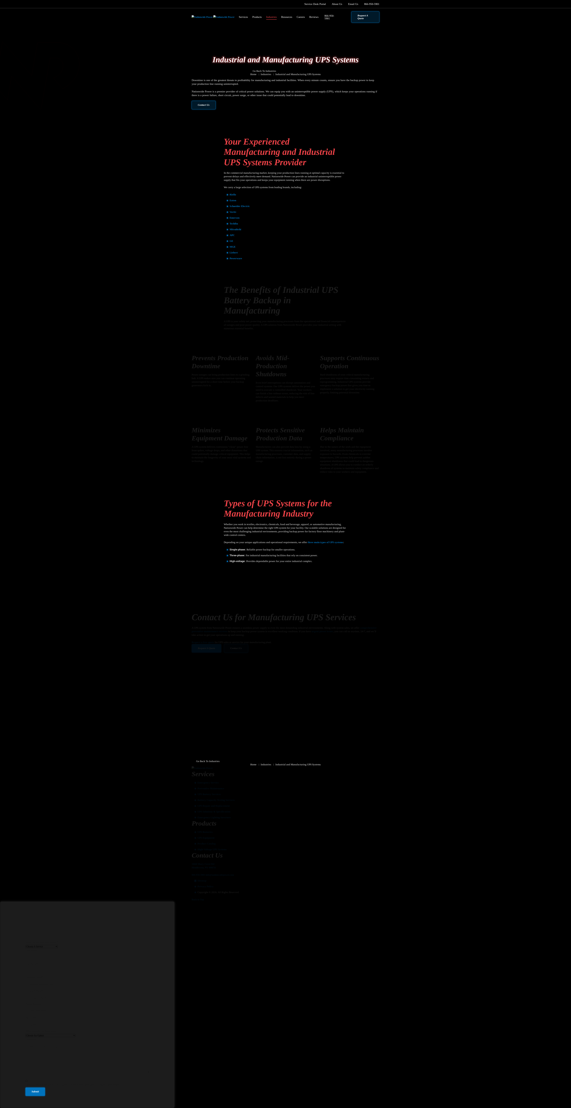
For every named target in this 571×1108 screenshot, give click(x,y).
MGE (233, 246)
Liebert (234, 252)
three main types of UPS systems (325, 542)
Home (253, 74)
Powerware (236, 258)
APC (232, 235)
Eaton (233, 200)
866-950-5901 (371, 4)
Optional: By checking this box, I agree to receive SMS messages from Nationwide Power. (72, 1084)
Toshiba (234, 223)
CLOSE (564, 6)
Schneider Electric (240, 206)
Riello (233, 194)
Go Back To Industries (264, 71)
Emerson (234, 217)
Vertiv (233, 212)
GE (231, 241)
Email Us (353, 4)
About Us (337, 4)
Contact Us (204, 105)
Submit (35, 1091)
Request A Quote (362, 17)
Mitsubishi (235, 229)
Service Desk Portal (315, 4)
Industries (266, 74)
